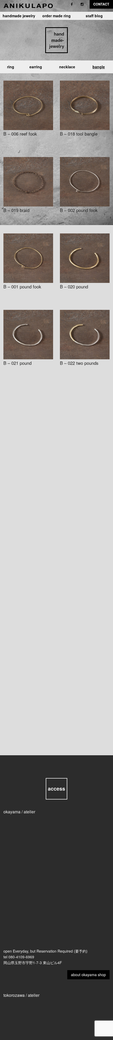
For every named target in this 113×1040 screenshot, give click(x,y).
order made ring (56, 15)
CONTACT (101, 4)
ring (10, 66)
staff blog (94, 15)
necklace (67, 66)
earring (35, 66)
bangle (99, 66)
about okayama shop (88, 974)
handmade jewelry (19, 15)
